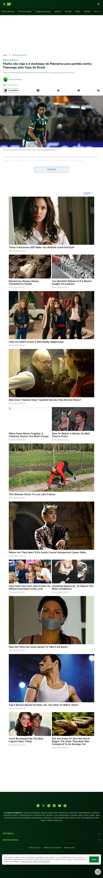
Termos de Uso (35, 847)
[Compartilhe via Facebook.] (38, 90)
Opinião (87, 11)
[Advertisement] (51, 34)
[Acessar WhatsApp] (38, 805)
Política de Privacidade (52, 847)
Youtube (68, 11)
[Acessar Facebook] (54, 805)
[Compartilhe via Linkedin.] (98, 90)
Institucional (10, 840)
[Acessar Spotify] (65, 805)
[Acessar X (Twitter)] (43, 805)
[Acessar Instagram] (48, 805)
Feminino (97, 11)
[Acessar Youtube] (59, 805)
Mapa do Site (69, 847)
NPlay (77, 11)
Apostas (58, 11)
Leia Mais (51, 169)
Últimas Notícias (8, 11)
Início (5, 55)
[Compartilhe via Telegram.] (78, 90)
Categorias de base (42, 11)
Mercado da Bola (24, 11)
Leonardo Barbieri (15, 79)
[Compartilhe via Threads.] (58, 90)
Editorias (8, 833)
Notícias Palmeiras (19, 55)
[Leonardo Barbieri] (5, 79)
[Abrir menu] (4, 4)
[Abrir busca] (98, 4)
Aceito (94, 859)
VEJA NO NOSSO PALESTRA (17, 168)
